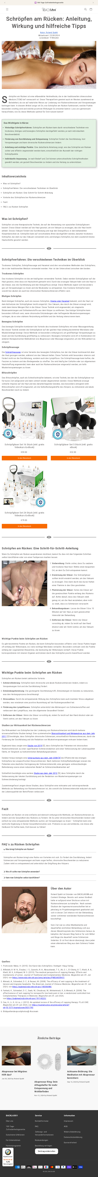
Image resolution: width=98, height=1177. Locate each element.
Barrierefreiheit (70, 1143)
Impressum (68, 1121)
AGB (66, 1126)
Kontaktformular (42, 1121)
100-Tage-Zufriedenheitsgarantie (15, 1127)
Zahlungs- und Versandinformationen (44, 1133)
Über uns (9, 1121)
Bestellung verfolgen (43, 1146)
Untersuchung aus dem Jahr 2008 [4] (44, 758)
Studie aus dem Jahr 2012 (45, 773)
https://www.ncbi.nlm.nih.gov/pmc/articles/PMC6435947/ (38, 977)
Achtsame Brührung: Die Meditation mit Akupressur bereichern (81, 1074)
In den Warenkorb (24, 458)
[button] (7, 9)
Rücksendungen (41, 1140)
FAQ (36, 1126)
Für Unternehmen (13, 1140)
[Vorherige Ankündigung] (4, 2)
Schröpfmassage (13, 352)
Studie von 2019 (34, 746)
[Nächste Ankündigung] (93, 2)
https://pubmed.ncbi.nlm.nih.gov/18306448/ (32, 987)
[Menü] (12, 1149)
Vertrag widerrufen (46, 1151)
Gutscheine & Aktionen (15, 1135)
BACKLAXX (51, 1171)
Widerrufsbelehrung (72, 1132)
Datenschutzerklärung (73, 1137)
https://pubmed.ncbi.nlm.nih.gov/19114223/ (26, 998)
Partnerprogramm (13, 1146)
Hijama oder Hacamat (59, 301)
